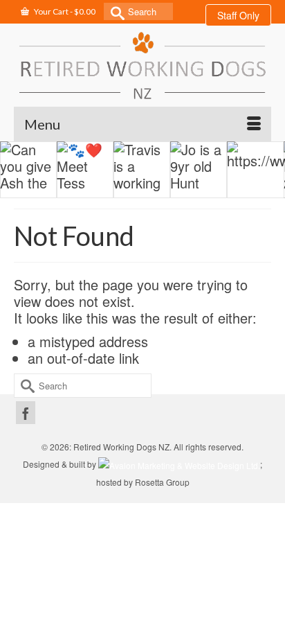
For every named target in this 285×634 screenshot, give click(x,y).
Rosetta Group (162, 482)
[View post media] (28, 169)
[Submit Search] (114, 11)
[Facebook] (25, 412)
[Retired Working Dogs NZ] (142, 65)
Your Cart (64, 11)
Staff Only (238, 15)
